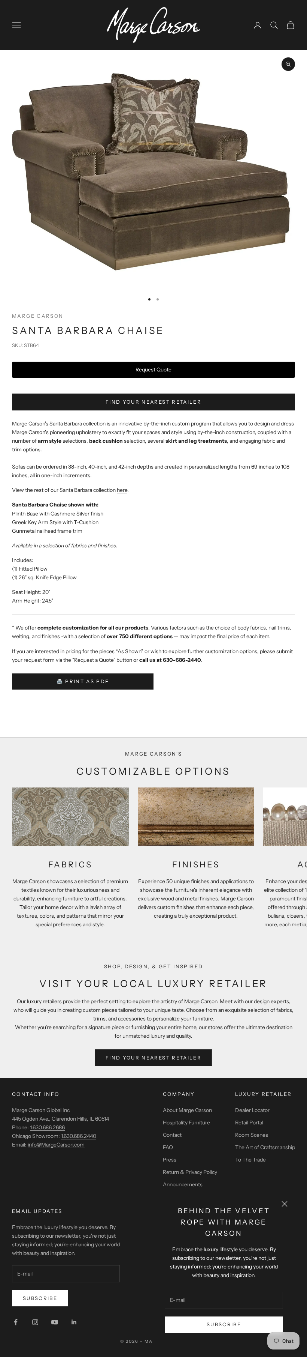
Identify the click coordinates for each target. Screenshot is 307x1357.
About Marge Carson (187, 1110)
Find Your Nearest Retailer (153, 402)
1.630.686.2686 (47, 1127)
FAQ (168, 1147)
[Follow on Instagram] (35, 1322)
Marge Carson (38, 316)
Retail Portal (249, 1122)
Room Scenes (251, 1135)
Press (169, 1159)
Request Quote (153, 369)
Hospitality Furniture (186, 1122)
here (122, 490)
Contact (172, 1135)
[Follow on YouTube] (54, 1322)
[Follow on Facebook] (15, 1322)
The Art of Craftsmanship (265, 1147)
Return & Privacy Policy (190, 1172)
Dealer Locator (252, 1110)
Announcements (183, 1184)
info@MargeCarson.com (56, 1144)
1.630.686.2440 (78, 1136)
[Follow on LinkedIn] (74, 1322)
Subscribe (224, 1324)
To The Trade (250, 1159)
